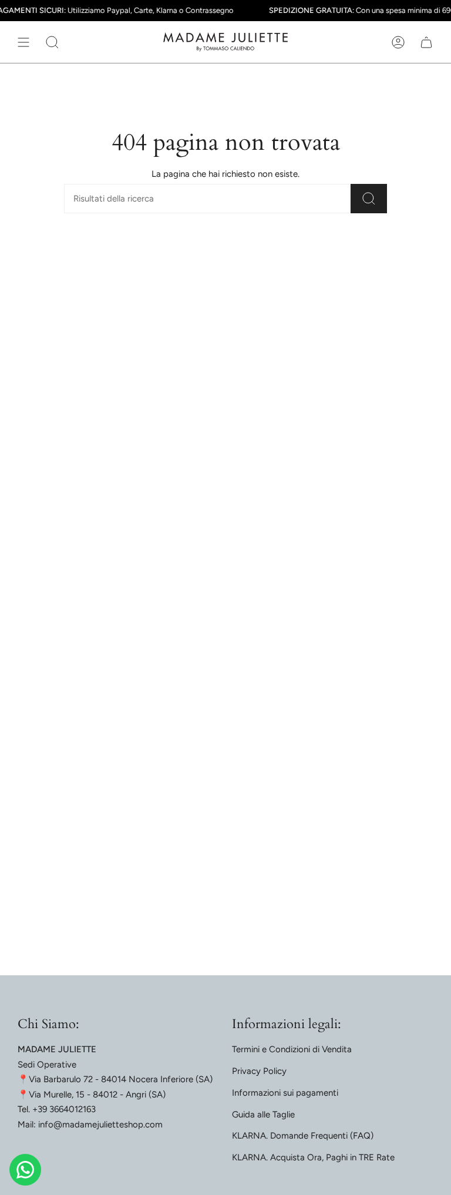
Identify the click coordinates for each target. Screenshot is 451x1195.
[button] (52, 42)
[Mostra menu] (23, 42)
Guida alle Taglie (263, 1114)
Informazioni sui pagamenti (285, 1092)
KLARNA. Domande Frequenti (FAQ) (302, 1135)
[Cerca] (369, 198)
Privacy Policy (259, 1071)
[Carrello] (426, 42)
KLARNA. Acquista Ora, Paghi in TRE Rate (313, 1157)
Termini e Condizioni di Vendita (292, 1049)
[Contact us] (25, 1170)
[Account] (398, 42)
